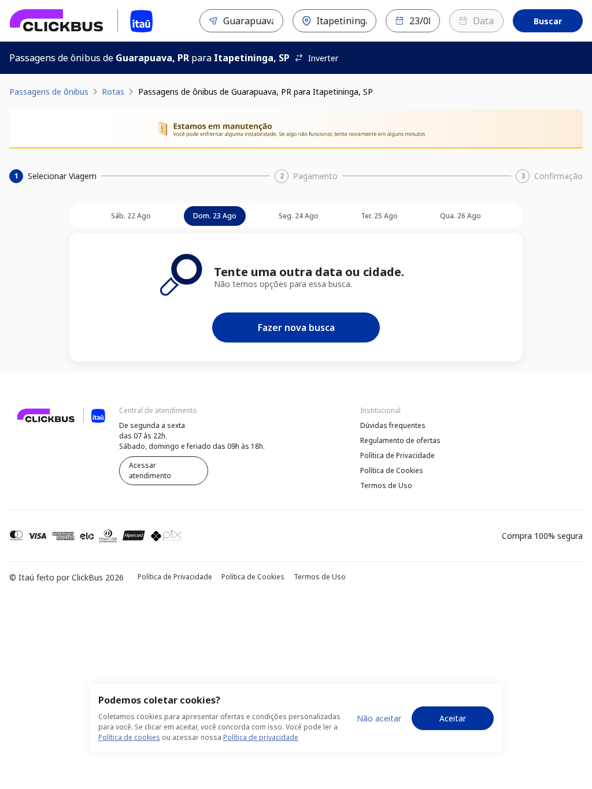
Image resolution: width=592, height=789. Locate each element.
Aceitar (452, 718)
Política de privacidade (260, 737)
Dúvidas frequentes (393, 425)
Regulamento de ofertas (400, 440)
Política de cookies (129, 737)
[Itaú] (81, 21)
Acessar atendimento (150, 470)
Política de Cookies (391, 470)
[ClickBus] (41, 423)
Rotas (113, 91)
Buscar (548, 21)
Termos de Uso (386, 485)
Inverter (323, 58)
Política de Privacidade (397, 455)
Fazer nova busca (296, 327)
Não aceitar (379, 718)
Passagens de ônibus (48, 91)
